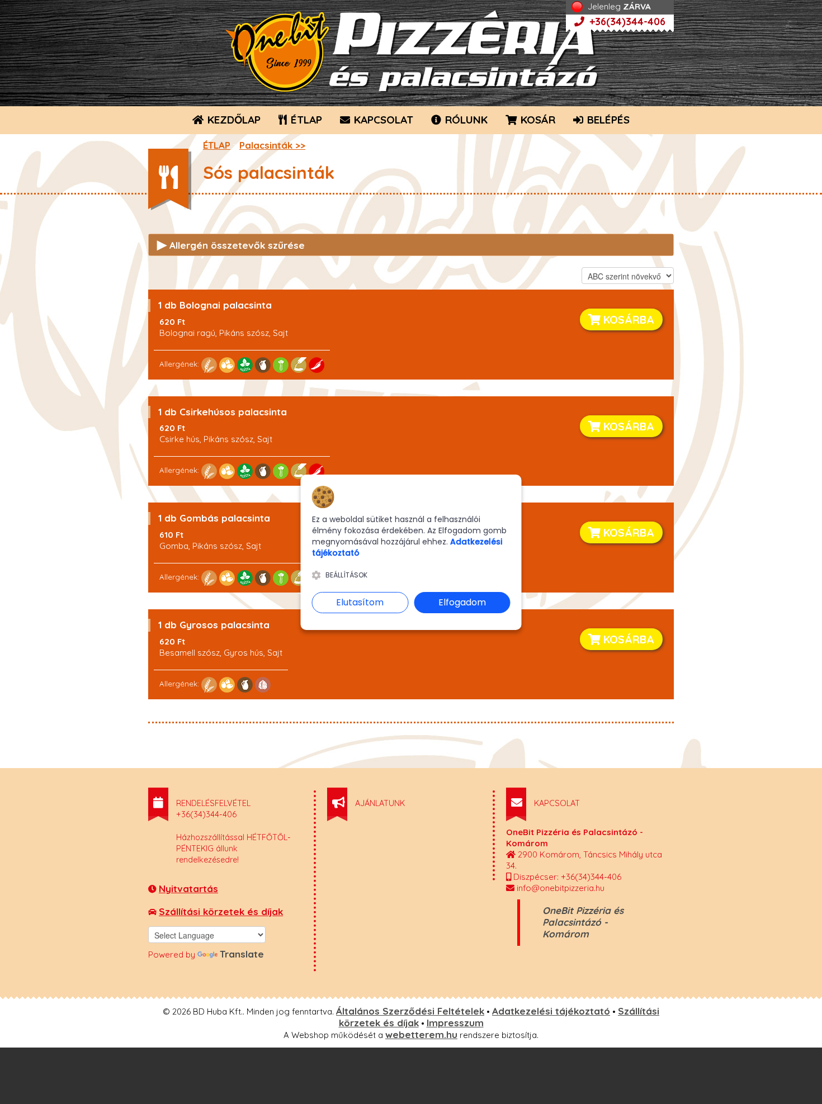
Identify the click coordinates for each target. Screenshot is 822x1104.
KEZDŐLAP (233, 119)
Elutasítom (360, 602)
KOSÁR (536, 119)
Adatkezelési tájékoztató (551, 1011)
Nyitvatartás (188, 888)
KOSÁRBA (627, 319)
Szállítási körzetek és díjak (221, 911)
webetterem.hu (421, 1034)
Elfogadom (462, 602)
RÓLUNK (465, 119)
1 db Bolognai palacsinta (215, 305)
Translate (242, 954)
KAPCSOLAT (382, 119)
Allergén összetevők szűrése (231, 244)
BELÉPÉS (607, 119)
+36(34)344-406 (626, 21)
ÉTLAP (305, 119)
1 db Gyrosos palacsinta (214, 625)
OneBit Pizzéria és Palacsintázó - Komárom (582, 922)
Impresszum (455, 1023)
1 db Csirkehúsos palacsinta (222, 412)
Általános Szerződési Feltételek (410, 1011)
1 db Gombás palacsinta (214, 518)
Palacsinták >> (272, 145)
